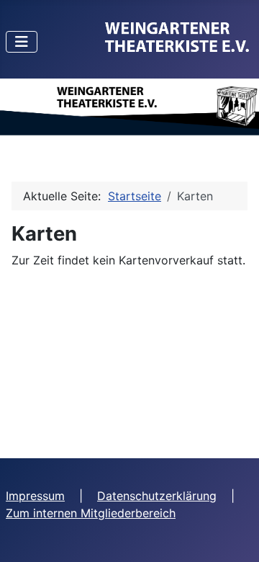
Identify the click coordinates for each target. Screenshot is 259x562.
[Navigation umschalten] (21, 42)
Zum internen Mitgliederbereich (91, 513)
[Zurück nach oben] (233, 535)
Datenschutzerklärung (157, 496)
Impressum (35, 496)
